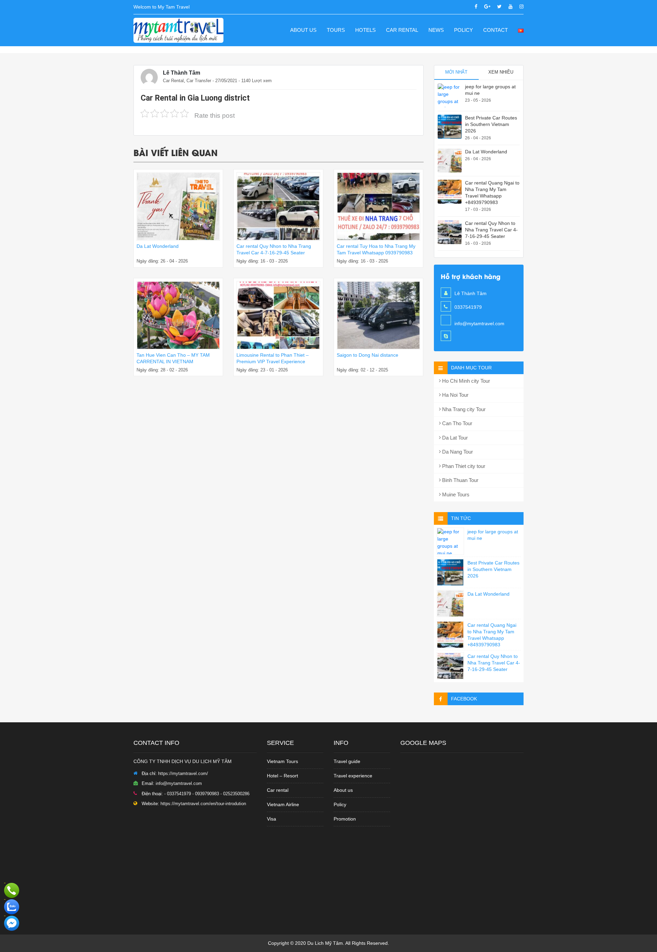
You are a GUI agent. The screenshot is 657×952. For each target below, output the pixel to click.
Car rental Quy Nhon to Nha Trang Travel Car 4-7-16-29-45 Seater (491, 229)
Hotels (365, 30)
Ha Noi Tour (454, 395)
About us (303, 30)
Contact (495, 30)
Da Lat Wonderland (158, 246)
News (436, 30)
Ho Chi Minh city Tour (465, 381)
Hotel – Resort (282, 775)
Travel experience (353, 775)
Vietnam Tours (282, 761)
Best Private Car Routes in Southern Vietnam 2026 (491, 124)
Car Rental (402, 30)
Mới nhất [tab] (456, 72)
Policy (463, 30)
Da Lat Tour (454, 438)
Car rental (277, 790)
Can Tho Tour (456, 423)
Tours (336, 30)
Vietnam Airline (283, 804)
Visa (271, 819)
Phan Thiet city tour (463, 466)
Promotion (345, 819)
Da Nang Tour (457, 452)
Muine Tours (455, 494)
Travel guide (347, 761)
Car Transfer (198, 80)
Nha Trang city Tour (463, 409)
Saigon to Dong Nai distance (367, 355)
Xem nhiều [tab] (500, 72)
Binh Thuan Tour (459, 480)
